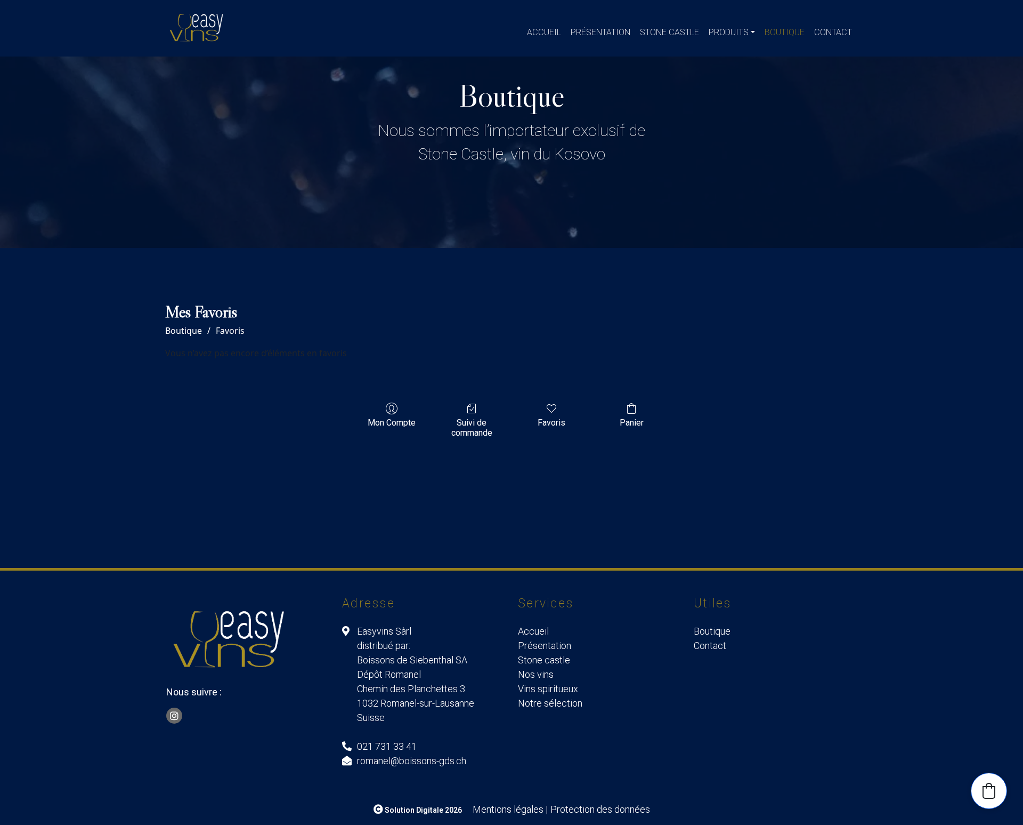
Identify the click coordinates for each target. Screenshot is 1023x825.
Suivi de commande (471, 428)
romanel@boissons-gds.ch (411, 760)
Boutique (785, 32)
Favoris (230, 331)
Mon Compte (392, 423)
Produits (729, 32)
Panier (632, 423)
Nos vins (536, 674)
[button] (989, 791)
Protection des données (600, 809)
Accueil (544, 32)
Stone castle (669, 32)
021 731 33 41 (387, 746)
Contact (833, 32)
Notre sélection (550, 703)
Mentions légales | (510, 809)
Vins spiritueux (548, 688)
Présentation (600, 32)
